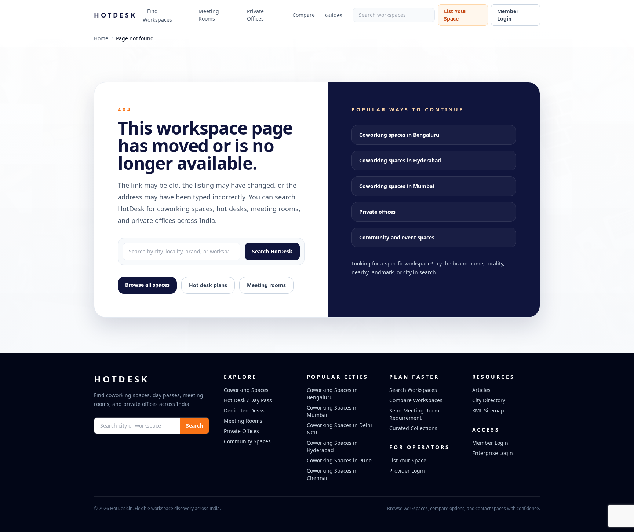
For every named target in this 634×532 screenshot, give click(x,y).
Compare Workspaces (415, 400)
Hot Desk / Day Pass (248, 400)
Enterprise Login (492, 453)
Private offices (377, 211)
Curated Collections (413, 428)
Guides (333, 15)
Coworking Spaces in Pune (339, 460)
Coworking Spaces (246, 389)
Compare (303, 14)
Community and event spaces (396, 237)
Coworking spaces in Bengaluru (399, 134)
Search (194, 425)
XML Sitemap (488, 410)
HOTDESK (115, 15)
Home (101, 38)
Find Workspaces (157, 15)
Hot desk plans (208, 285)
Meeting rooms (266, 285)
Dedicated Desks (244, 410)
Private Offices (255, 15)
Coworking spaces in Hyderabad (400, 160)
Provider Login (407, 470)
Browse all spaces (147, 284)
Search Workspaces (413, 389)
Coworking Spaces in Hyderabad (332, 446)
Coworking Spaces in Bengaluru (332, 393)
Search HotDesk (272, 251)
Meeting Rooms (208, 15)
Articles (481, 389)
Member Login (507, 15)
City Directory (488, 400)
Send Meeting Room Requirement (414, 414)
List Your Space (455, 15)
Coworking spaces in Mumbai (396, 186)
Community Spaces (247, 441)
